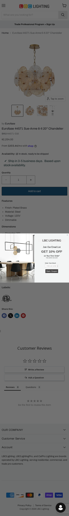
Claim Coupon (51, 271)
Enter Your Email (50, 263)
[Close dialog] (67, 235)
